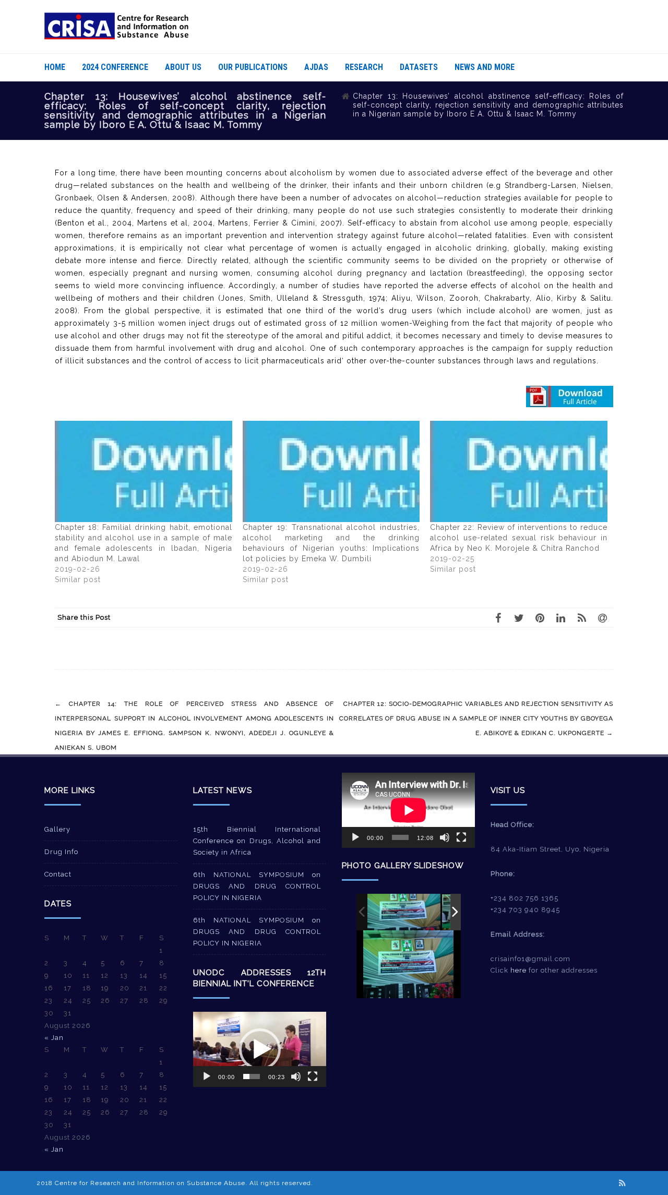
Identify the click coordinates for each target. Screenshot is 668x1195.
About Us (183, 67)
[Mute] (296, 1076)
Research (364, 67)
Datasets (419, 67)
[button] (260, 1049)
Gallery (57, 829)
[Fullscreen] (312, 1076)
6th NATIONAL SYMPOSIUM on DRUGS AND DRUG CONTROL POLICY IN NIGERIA (257, 886)
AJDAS (316, 67)
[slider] (251, 1076)
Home (54, 67)
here (518, 970)
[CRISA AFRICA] (116, 37)
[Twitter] (519, 617)
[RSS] (581, 617)
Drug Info (61, 852)
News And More (485, 67)
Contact (57, 874)
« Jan (54, 1038)
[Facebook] (498, 617)
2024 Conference (115, 67)
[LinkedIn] (561, 617)
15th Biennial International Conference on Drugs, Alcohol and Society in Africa (257, 840)
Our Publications (253, 67)
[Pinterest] (540, 617)
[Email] (602, 617)
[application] (259, 1049)
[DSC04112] (403, 911)
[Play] (206, 1076)
